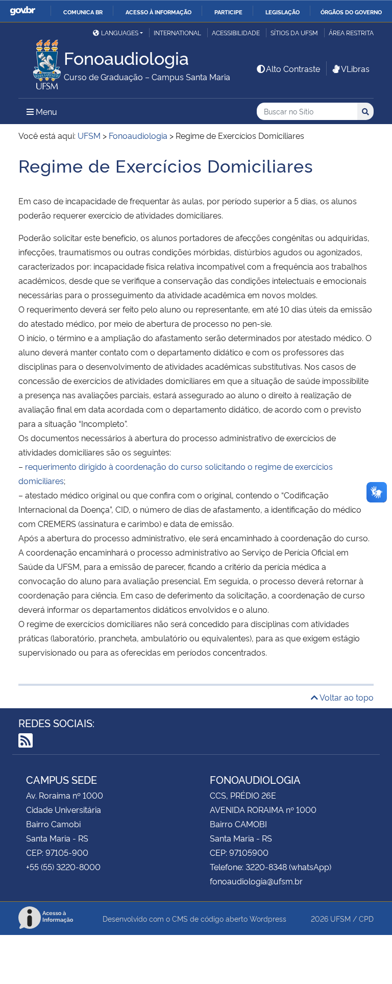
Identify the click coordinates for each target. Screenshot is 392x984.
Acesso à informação (158, 12)
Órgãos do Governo (351, 12)
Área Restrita (351, 32)
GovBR (22, 11)
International (177, 32)
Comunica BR (83, 12)
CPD (366, 918)
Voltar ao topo (346, 697)
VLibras (355, 68)
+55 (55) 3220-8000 (63, 866)
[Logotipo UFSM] (41, 61)
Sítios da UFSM (294, 32)
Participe (228, 12)
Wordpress (268, 918)
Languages (119, 32)
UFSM (340, 918)
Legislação (282, 12)
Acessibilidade (236, 32)
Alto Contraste (293, 68)
